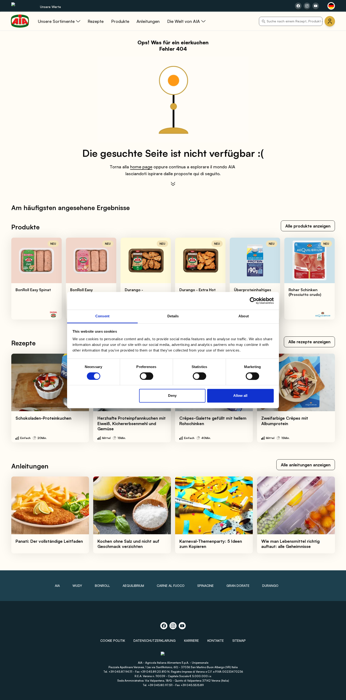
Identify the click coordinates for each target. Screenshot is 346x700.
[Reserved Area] (330, 21)
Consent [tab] (102, 316)
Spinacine (205, 586)
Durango (270, 586)
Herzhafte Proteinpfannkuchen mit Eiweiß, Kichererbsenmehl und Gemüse (131, 423)
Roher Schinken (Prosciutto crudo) (305, 292)
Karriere (191, 640)
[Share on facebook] (298, 6)
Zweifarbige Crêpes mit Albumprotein (284, 420)
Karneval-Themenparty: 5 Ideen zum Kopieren (210, 543)
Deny (172, 396)
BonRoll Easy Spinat (33, 289)
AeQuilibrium (133, 586)
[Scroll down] (173, 183)
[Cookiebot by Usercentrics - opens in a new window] (253, 300)
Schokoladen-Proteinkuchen (43, 418)
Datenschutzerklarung (154, 640)
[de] (331, 6)
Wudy (77, 586)
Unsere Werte (50, 7)
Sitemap (239, 640)
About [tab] (243, 316)
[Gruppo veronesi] (173, 655)
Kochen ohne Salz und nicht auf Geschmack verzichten (128, 543)
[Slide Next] (332, 278)
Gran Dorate (237, 586)
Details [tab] (173, 316)
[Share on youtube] (315, 6)
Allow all (240, 396)
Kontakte (215, 640)
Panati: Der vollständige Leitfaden (49, 541)
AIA (57, 586)
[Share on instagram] (307, 6)
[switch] (146, 376)
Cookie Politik (112, 640)
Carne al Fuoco (171, 586)
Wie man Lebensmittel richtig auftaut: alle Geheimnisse (290, 543)
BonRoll (102, 586)
